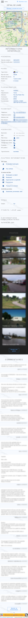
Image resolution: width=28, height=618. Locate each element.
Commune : (4, 97)
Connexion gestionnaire (7, 617)
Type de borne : (5, 151)
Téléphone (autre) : (6, 115)
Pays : (2, 90)
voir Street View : (11, 21)
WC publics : (4, 147)
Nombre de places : (6, 76)
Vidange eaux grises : (7, 140)
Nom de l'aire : (5, 74)
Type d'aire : (4, 72)
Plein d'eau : (4, 138)
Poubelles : (4, 145)
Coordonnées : (5, 101)
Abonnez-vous (23, 1)
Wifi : (2, 135)
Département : (5, 93)
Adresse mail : (5, 117)
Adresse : (3, 95)
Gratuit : (3, 203)
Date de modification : (7, 62)
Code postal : (4, 99)
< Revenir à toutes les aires (14, 8)
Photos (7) (9, 26)
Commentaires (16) (11, 25)
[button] (14, 29)
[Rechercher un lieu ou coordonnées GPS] (2, 19)
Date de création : (6, 60)
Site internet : (4, 120)
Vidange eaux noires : (7, 142)
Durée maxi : (4, 78)
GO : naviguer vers (11, 23)
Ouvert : (3, 81)
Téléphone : (4, 112)
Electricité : (4, 133)
